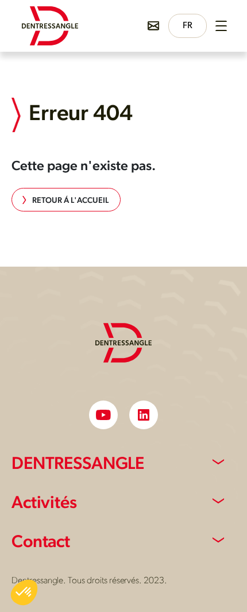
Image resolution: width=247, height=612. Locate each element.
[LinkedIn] (143, 415)
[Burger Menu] (221, 26)
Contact (40, 543)
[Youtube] (103, 415)
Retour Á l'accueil (70, 201)
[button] (24, 592)
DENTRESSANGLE (77, 465)
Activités (44, 504)
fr (187, 25)
